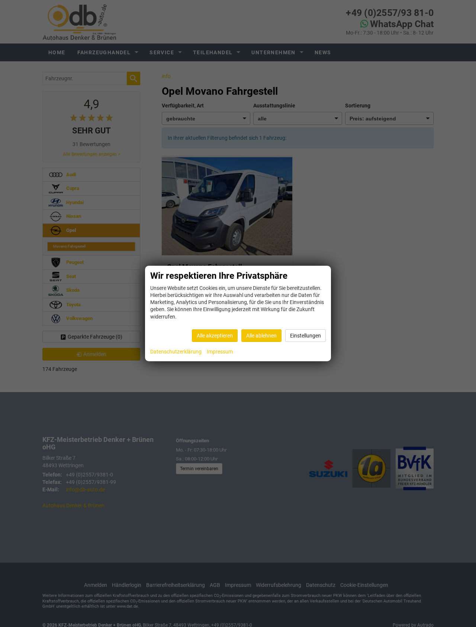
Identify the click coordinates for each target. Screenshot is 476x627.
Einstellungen (305, 336)
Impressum (220, 352)
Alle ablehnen (261, 336)
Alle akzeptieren (215, 336)
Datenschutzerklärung (176, 352)
